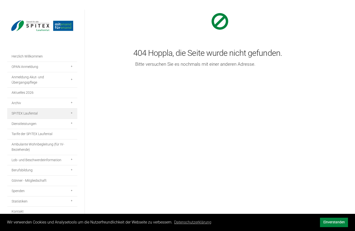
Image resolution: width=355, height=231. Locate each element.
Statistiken (20, 201)
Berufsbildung (22, 170)
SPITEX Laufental (25, 113)
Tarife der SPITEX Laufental (32, 134)
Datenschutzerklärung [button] (192, 222)
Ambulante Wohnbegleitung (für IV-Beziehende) (38, 147)
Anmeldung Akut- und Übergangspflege (28, 79)
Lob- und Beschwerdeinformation (36, 160)
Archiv (16, 103)
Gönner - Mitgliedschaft (29, 180)
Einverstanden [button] (334, 222)
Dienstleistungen (24, 124)
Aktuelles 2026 (23, 92)
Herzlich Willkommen (27, 56)
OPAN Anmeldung (25, 67)
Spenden (18, 191)
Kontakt (18, 211)
